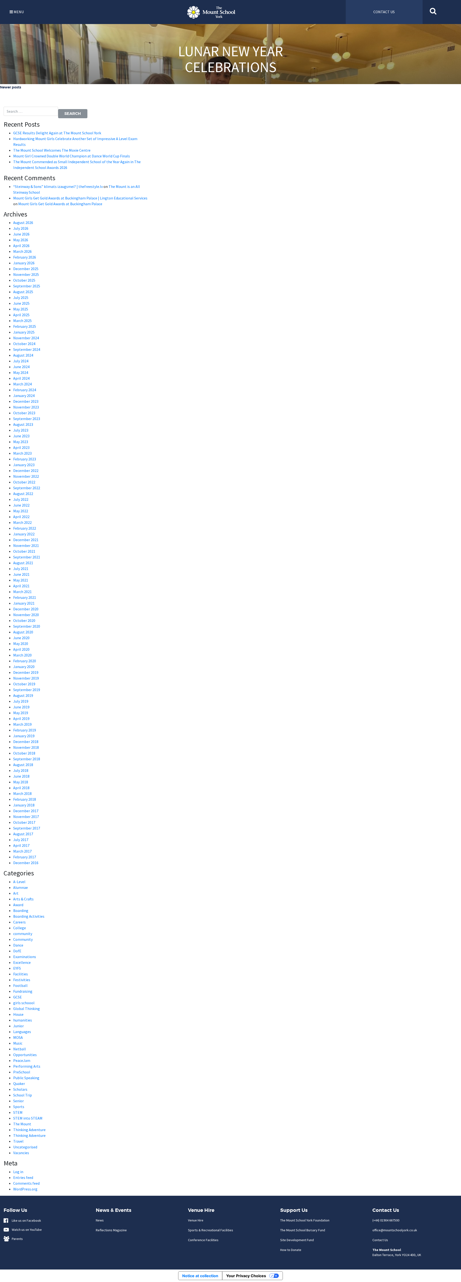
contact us (384, 11)
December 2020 (25, 609)
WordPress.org (25, 1189)
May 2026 (20, 239)
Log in (18, 1171)
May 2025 (20, 309)
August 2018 (23, 764)
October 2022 (24, 482)
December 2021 (25, 539)
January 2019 (24, 735)
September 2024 (26, 349)
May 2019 (20, 712)
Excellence (22, 962)
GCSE (17, 997)
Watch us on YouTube (26, 1229)
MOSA (18, 1037)
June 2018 (21, 776)
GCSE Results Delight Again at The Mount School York (57, 132)
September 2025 (26, 286)
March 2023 (22, 453)
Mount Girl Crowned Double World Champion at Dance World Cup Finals (71, 156)
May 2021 (20, 580)
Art (15, 893)
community (22, 933)
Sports (18, 1106)
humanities (22, 1020)
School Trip (22, 1095)
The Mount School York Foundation (304, 1220)
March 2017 (22, 851)
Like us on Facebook (25, 1220)
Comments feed (26, 1183)
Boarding (20, 910)
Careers (19, 922)
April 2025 (21, 314)
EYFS (17, 968)
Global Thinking (26, 1008)
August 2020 (23, 632)
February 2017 (24, 857)
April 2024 (21, 378)
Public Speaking (26, 1077)
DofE (17, 950)
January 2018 (24, 805)
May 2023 (20, 441)
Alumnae (20, 887)
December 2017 (25, 810)
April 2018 (21, 787)
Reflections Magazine (111, 1230)
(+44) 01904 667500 (385, 1220)
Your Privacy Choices (246, 1275)
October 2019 (24, 683)
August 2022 (23, 493)
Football (20, 985)
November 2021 (26, 545)
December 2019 (25, 672)
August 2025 (23, 291)
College (19, 927)
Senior (18, 1100)
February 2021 (24, 597)
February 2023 (24, 459)
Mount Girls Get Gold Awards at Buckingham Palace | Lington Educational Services (80, 198)
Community (23, 939)
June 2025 (21, 303)
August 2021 (23, 562)
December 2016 (25, 862)
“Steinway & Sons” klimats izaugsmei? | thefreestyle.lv (58, 186)
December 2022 (25, 470)
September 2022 (26, 487)
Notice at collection (200, 1275)
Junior (18, 1025)
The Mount (22, 1123)
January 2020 (24, 666)
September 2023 (26, 418)
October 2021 (24, 551)
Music (17, 1043)
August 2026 (23, 222)
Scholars (20, 1089)
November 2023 (26, 407)
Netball (19, 1049)
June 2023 (21, 436)
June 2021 (21, 574)
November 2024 (26, 337)
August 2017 (23, 833)
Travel (18, 1141)
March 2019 (22, 724)
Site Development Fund (297, 1240)
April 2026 (21, 245)
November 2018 (26, 747)
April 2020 (21, 649)
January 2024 (24, 395)
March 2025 (22, 320)
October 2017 (24, 822)
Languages (22, 1031)
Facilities (20, 974)
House (18, 1014)
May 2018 (20, 782)
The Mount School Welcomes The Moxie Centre (52, 150)
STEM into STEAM (27, 1118)
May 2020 (20, 643)
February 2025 (24, 326)
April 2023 (21, 447)
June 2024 (21, 366)
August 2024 (23, 355)
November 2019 (26, 678)
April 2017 (21, 845)
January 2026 (24, 262)
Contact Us (380, 1240)
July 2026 (20, 228)
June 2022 (21, 505)
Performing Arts (26, 1066)
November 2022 (26, 476)
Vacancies (21, 1152)
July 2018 (20, 770)
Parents (16, 1239)
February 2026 (24, 257)
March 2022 (22, 522)
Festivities (21, 979)
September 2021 (26, 557)
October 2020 (24, 620)
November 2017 (26, 816)
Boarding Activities (28, 916)
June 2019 (21, 707)
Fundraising (22, 991)
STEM (18, 1112)
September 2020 (26, 626)
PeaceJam (21, 1060)
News (100, 1220)
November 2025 (26, 274)
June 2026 (21, 234)
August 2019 (23, 695)
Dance (18, 945)
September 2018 (26, 758)
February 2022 (24, 528)
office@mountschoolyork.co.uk (394, 1230)
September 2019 (26, 689)
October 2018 (24, 753)
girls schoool (24, 1002)
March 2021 (22, 591)
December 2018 (25, 741)
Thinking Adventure (29, 1129)
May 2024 (20, 372)
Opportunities (25, 1054)
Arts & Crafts (23, 899)
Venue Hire (195, 1220)
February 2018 (24, 799)
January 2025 (24, 332)
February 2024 (24, 389)
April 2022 (21, 516)
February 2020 (24, 660)
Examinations (24, 956)
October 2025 (24, 280)
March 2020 (22, 655)
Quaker (19, 1083)
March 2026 (22, 251)
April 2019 (21, 718)
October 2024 (24, 343)
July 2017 (20, 839)
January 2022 (24, 534)
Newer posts (10, 87)
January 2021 (24, 603)
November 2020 (26, 614)
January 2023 (24, 464)
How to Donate (290, 1250)
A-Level (19, 881)
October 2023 (24, 412)
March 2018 (22, 793)
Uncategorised (25, 1147)
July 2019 (20, 701)
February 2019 (24, 730)
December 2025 (25, 268)
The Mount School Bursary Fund (302, 1230)
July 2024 (20, 361)
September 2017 (26, 828)
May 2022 (20, 510)
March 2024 (22, 384)
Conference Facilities (203, 1240)
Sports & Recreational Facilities (210, 1230)
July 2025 (20, 297)
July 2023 (20, 430)
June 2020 (21, 637)
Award (18, 904)
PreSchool (21, 1072)
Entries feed (23, 1177)
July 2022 (20, 499)
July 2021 (20, 568)
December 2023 (25, 401)
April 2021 (21, 585)
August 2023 (23, 424)
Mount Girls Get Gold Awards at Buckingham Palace (60, 203)
